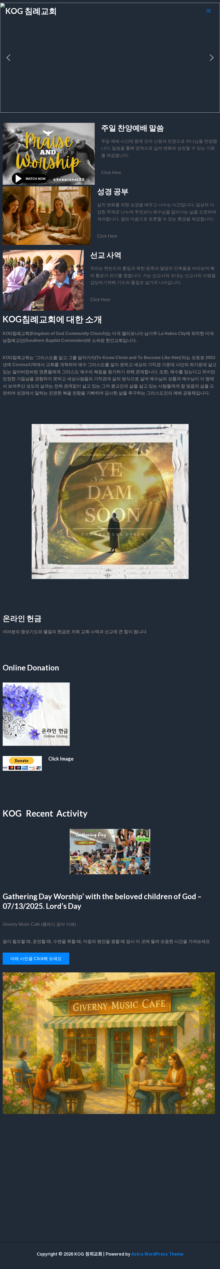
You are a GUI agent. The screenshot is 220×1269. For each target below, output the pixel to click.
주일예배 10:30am (110, 83)
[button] (8, 57)
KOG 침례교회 (31, 11)
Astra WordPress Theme (157, 1254)
